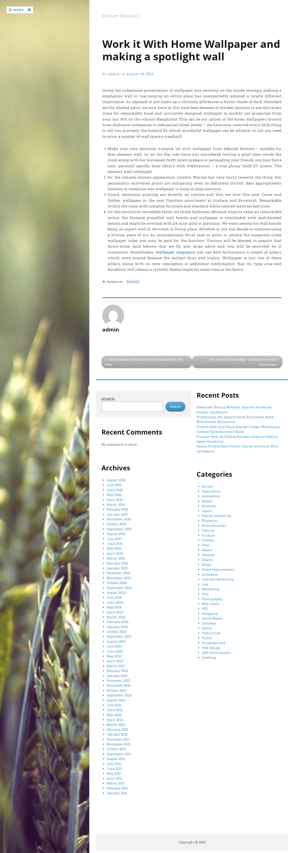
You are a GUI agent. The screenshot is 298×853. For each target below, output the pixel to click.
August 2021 (116, 759)
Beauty (207, 501)
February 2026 (117, 509)
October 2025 (116, 524)
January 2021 (117, 793)
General (133, 282)
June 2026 (115, 490)
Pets (205, 594)
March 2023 (116, 666)
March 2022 (116, 725)
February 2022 (117, 729)
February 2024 (117, 622)
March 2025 (116, 558)
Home (206, 565)
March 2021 (116, 783)
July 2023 (114, 646)
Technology (211, 633)
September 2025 (119, 529)
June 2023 (115, 651)
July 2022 (114, 705)
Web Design (211, 648)
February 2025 (117, 563)
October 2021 (116, 749)
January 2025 (117, 568)
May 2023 (114, 656)
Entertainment (214, 525)
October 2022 (116, 690)
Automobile (211, 496)
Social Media (212, 618)
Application (211, 491)
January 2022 (117, 734)
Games (207, 550)
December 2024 (118, 573)
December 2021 (118, 739)
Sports (207, 628)
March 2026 (116, 504)
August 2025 (116, 534)
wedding (209, 657)
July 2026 (114, 485)
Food (205, 545)
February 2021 (117, 788)
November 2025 (119, 519)
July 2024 (114, 597)
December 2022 (118, 681)
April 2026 (115, 500)
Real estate (210, 604)
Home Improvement (218, 569)
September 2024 (119, 588)
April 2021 (115, 778)
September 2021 (119, 754)
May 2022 (114, 715)
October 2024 (117, 583)
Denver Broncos (120, 16)
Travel (207, 638)
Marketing (210, 589)
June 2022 (115, 710)
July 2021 (114, 764)
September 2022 (119, 695)
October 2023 (116, 632)
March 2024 (116, 617)
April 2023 (115, 661)
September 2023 (119, 636)
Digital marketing (216, 516)
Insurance (210, 574)
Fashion (208, 530)
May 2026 (114, 495)
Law (205, 584)
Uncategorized (213, 643)
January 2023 (117, 676)
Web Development (216, 653)
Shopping (210, 613)
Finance (208, 535)
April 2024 (115, 612)
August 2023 (116, 641)
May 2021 (114, 773)
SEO (205, 608)
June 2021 (114, 769)
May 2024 (114, 607)
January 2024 (117, 627)
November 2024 (119, 578)
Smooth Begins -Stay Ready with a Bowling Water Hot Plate (143, 361)
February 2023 (117, 671)
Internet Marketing (218, 579)
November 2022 (119, 685)
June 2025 (115, 544)
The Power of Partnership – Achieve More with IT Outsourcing (244, 361)
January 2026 (117, 514)
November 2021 (119, 744)
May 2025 (114, 548)
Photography (212, 599)
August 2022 (116, 700)
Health (207, 560)
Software (209, 623)
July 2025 (114, 539)
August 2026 (116, 480)
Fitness (208, 540)
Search (108, 399)
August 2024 (116, 593)
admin (114, 74)
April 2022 (115, 720)
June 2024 (115, 602)
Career (207, 511)
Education (210, 520)
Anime (207, 486)
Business (209, 506)
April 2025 (115, 553)
